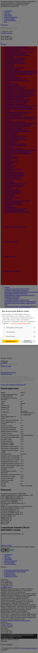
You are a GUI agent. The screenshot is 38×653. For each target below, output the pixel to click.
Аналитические (10, 332)
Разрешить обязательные (27, 341)
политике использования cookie (21, 323)
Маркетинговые (10, 336)
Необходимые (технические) (14, 327)
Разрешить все (10, 341)
